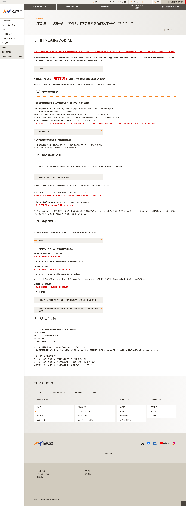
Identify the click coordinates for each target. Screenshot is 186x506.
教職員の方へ (89, 474)
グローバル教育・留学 (9, 38)
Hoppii (41, 69)
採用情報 (87, 471)
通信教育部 (78, 392)
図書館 (4, 47)
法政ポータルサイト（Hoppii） (12, 56)
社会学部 (123, 411)
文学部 (39, 411)
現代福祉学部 (124, 416)
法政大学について (8, 21)
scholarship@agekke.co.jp (49, 335)
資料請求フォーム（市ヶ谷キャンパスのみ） (54, 177)
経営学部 (40, 416)
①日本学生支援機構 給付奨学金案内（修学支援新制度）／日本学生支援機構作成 (67, 300)
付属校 (94, 392)
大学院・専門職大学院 (58, 392)
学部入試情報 (6, 52)
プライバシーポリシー (44, 474)
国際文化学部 (41, 420)
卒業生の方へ (105, 7)
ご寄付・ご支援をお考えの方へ (169, 7)
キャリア (5, 43)
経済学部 (123, 407)
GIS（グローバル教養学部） (86, 420)
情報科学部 (154, 407)
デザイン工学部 (82, 416)
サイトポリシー (42, 471)
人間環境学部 (82, 407)
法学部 (39, 407)
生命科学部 (154, 416)
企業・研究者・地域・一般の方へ (137, 7)
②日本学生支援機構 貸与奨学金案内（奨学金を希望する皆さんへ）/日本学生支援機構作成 (68, 309)
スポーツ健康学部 (125, 420)
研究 (3, 30)
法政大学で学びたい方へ (40, 7)
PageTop (183, 503)
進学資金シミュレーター (47, 131)
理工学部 (153, 411)
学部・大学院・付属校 (9, 25)
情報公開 (40, 477)
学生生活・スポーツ (8, 34)
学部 (40, 392)
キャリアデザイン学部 (85, 411)
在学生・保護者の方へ (73, 7)
